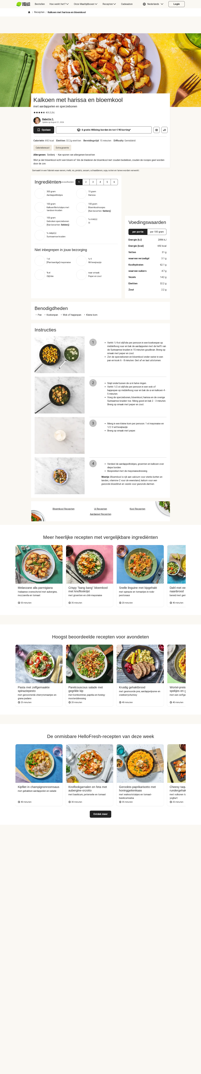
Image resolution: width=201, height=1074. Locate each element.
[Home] (29, 12)
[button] (153, 4)
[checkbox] (34, 112)
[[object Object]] (156, 130)
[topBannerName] (100, 25)
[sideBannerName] (147, 193)
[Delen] (164, 130)
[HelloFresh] (23, 4)
